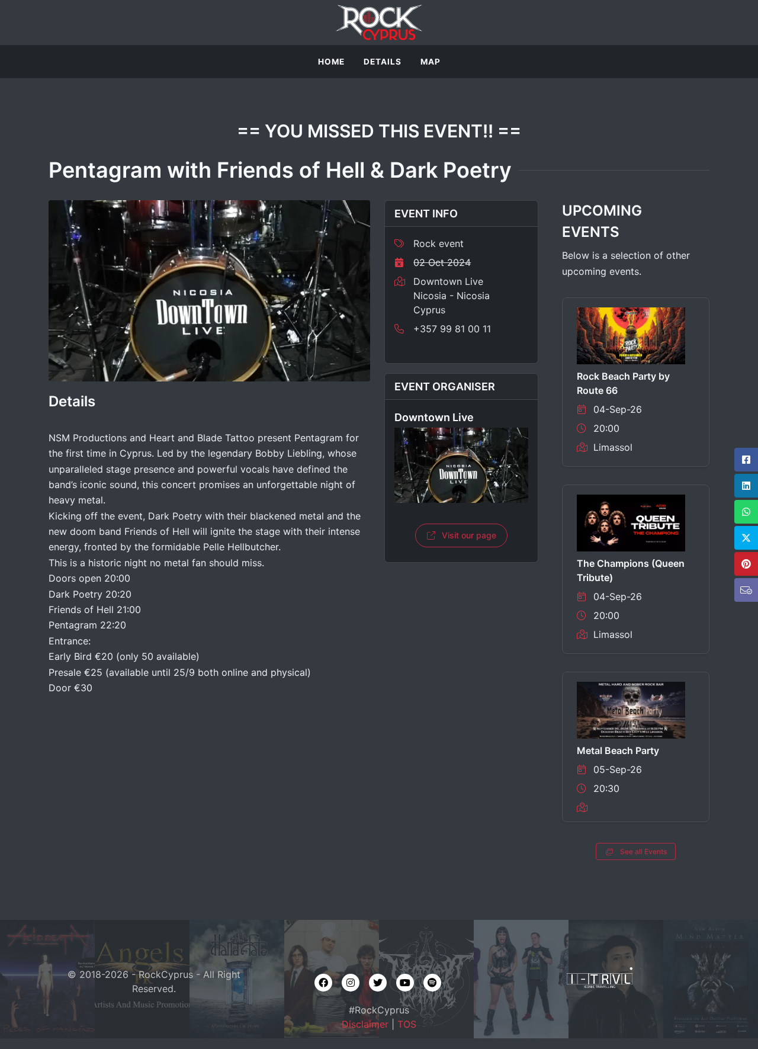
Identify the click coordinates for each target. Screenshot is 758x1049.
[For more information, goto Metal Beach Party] (631, 710)
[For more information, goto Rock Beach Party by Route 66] (631, 335)
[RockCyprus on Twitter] (378, 983)
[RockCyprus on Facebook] (323, 983)
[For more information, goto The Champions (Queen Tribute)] (631, 522)
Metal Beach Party (618, 750)
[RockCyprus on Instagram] (350, 983)
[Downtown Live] (461, 465)
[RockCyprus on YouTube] (405, 983)
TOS (406, 1024)
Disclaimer (365, 1024)
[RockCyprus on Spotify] (432, 983)
